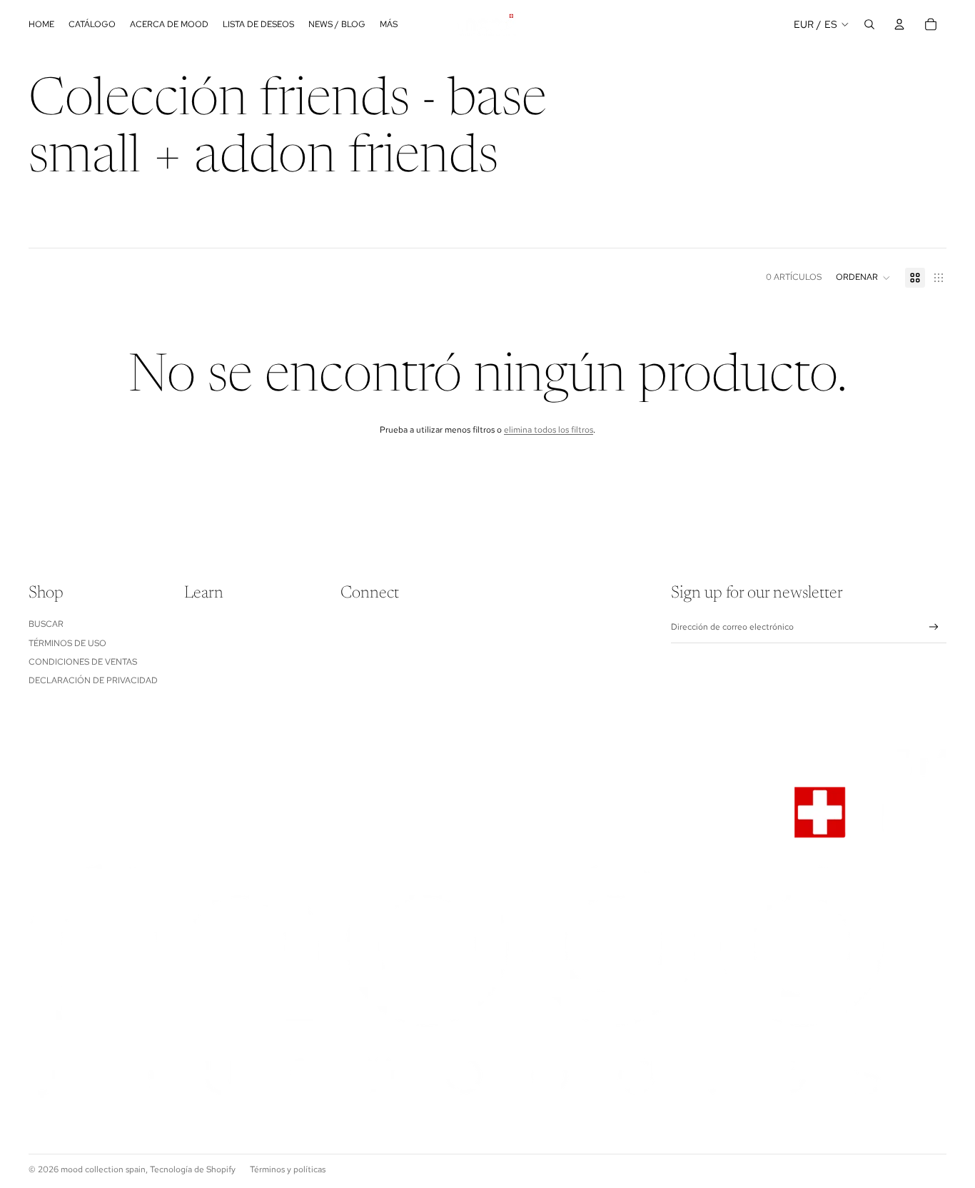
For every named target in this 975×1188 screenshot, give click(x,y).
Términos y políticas (287, 1169)
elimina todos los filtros (548, 430)
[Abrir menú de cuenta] (899, 24)
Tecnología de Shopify (193, 1169)
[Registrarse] (933, 627)
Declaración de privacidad (93, 680)
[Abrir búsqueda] (869, 24)
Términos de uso (67, 643)
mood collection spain (103, 1169)
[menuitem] (389, 24)
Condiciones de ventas (83, 662)
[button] (863, 277)
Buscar (46, 624)
